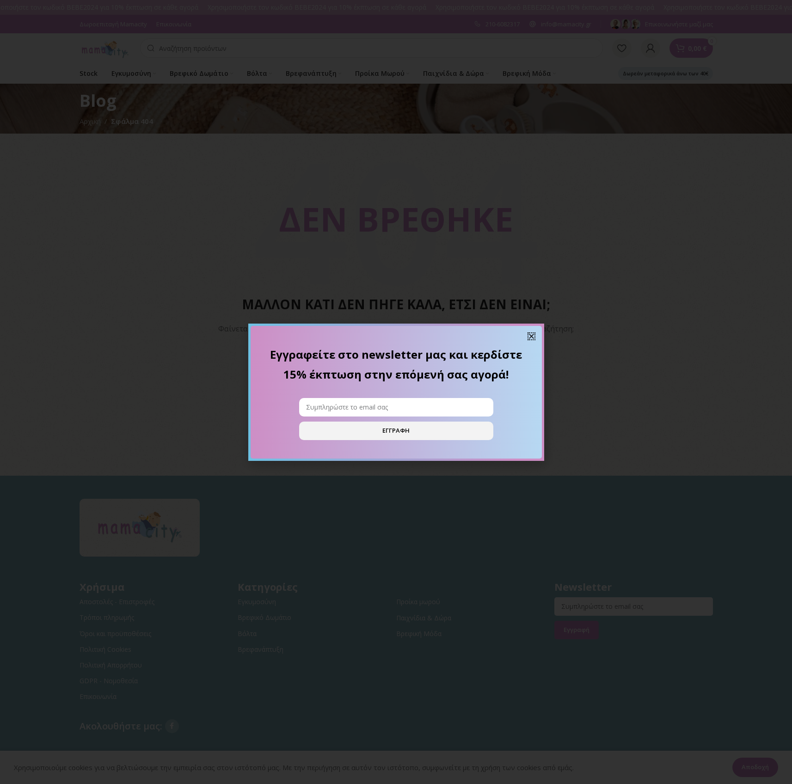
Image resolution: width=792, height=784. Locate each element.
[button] (531, 336)
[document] (396, 392)
